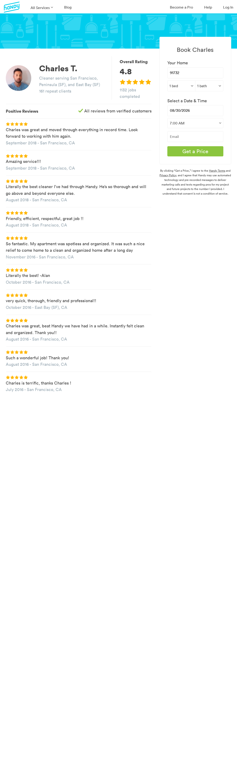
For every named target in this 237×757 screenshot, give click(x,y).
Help (208, 7)
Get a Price (195, 151)
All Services (40, 7)
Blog (68, 7)
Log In (228, 7)
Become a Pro (181, 7)
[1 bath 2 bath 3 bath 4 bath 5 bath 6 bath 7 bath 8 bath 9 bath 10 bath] (209, 85)
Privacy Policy (167, 175)
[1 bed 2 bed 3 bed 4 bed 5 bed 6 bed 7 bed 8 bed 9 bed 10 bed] (181, 85)
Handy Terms (217, 171)
